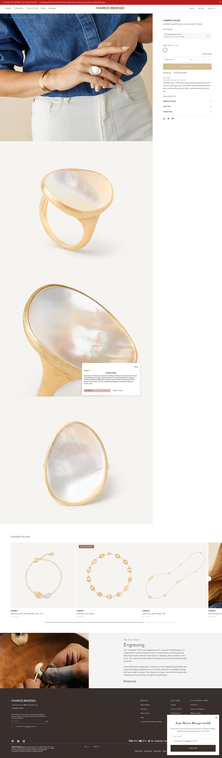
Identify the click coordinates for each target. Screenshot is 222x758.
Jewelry (173, 705)
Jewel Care (167, 106)
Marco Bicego (145, 705)
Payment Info (167, 112)
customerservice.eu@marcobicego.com (25, 705)
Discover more (130, 681)
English (95, 746)
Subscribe (193, 748)
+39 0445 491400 (17, 708)
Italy (86, 746)
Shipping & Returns (169, 101)
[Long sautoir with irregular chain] (175, 575)
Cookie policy (88, 383)
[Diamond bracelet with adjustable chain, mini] (43, 575)
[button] (208, 578)
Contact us (167, 72)
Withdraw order (196, 713)
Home (6, 17)
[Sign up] (46, 721)
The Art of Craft (32, 8)
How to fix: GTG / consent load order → (93, 2)
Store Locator (145, 713)
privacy (189, 741)
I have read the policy (185, 741)
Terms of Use (166, 751)
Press (142, 717)
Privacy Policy (138, 751)
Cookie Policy (148, 751)
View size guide (207, 53)
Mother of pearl (165, 50)
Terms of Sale (157, 751)
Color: (170, 45)
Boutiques (144, 709)
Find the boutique (180, 72)
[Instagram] (18, 741)
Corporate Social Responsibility (151, 721)
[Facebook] (13, 741)
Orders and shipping (197, 709)
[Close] (216, 717)
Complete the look (20, 537)
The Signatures (176, 713)
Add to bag (187, 67)
